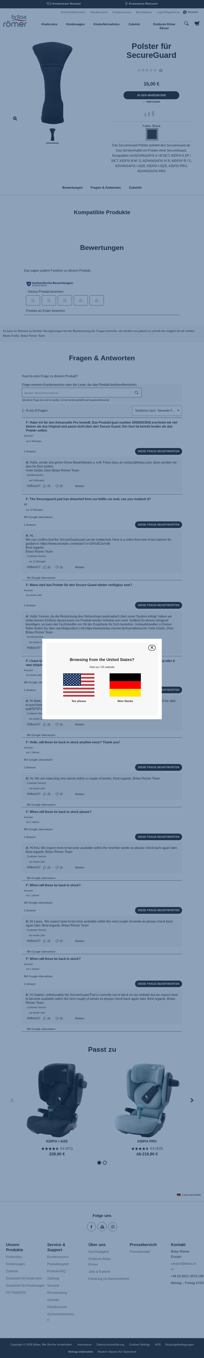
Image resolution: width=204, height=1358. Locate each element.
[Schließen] (152, 648)
